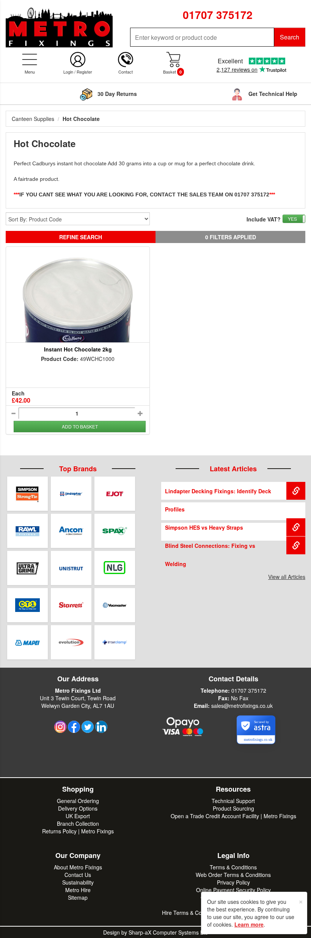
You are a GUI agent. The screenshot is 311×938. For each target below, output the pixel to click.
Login (68, 72)
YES (292, 218)
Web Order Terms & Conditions (233, 874)
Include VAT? (264, 219)
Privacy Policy (233, 882)
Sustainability (78, 882)
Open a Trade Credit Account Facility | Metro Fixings (233, 816)
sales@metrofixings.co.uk (242, 705)
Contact (125, 72)
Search (289, 37)
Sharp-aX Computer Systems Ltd (168, 932)
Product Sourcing (233, 808)
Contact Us (77, 874)
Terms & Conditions (233, 867)
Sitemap (78, 897)
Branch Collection (78, 823)
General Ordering (78, 801)
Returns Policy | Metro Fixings (78, 831)
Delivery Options (77, 808)
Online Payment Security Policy (233, 890)
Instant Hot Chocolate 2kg (78, 349)
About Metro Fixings (78, 867)
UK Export (78, 816)
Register (84, 72)
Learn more (249, 924)
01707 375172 (248, 690)
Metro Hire (78, 890)
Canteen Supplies (33, 118)
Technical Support (233, 801)
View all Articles (286, 576)
